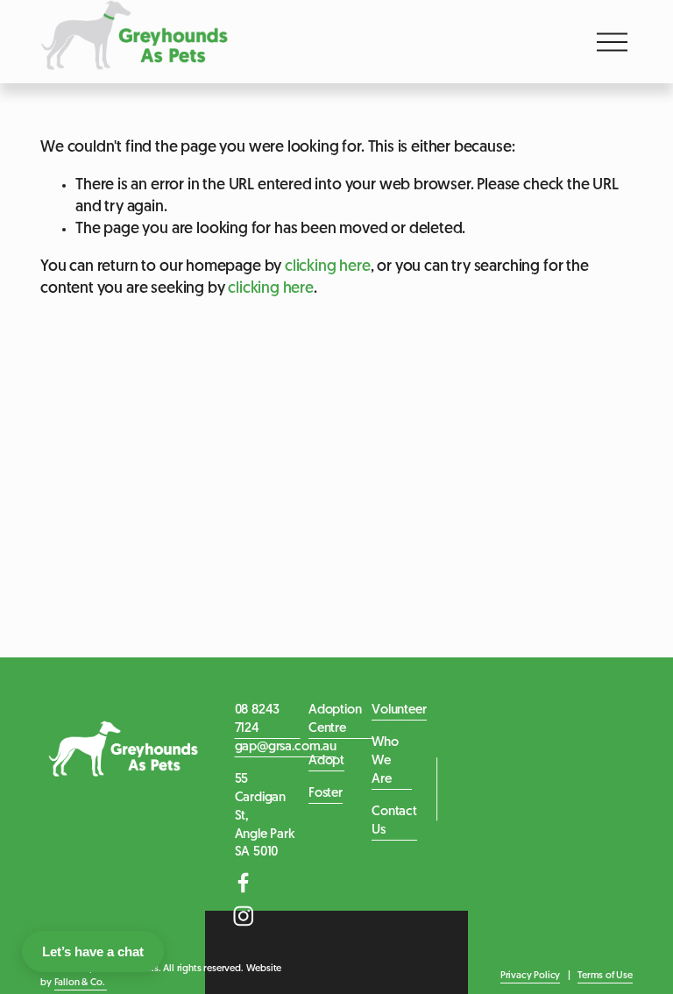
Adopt (326, 761)
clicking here (328, 266)
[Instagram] (243, 916)
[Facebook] (243, 882)
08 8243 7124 (257, 719)
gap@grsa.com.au (285, 747)
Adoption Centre (335, 719)
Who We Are (385, 761)
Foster (325, 793)
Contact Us (394, 821)
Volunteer (399, 710)
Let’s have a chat (93, 951)
